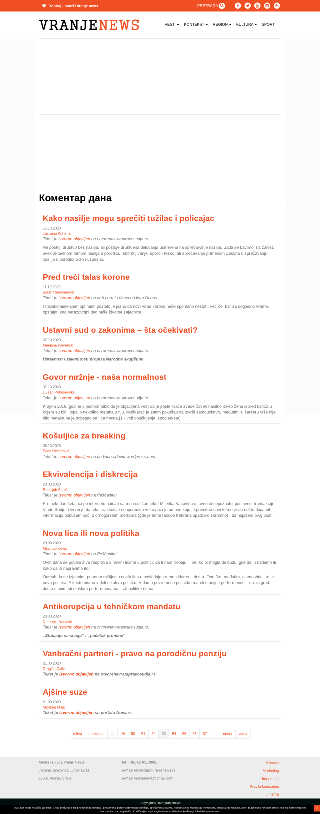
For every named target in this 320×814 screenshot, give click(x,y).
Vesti (170, 24)
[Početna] (91, 25)
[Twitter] (247, 5)
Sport (268, 24)
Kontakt (272, 763)
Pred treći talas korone (86, 277)
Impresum (270, 778)
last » (242, 734)
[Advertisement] (160, 76)
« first (77, 734)
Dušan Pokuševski (58, 392)
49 (123, 734)
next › (227, 734)
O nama (272, 794)
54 (174, 734)
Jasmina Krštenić (57, 233)
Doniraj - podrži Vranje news (73, 6)
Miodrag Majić (54, 707)
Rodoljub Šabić (55, 490)
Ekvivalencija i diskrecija (90, 474)
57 (205, 734)
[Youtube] (257, 5)
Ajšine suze (65, 692)
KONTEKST (194, 24)
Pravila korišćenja (264, 786)
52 (154, 734)
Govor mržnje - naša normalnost (104, 377)
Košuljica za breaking (84, 435)
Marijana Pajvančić (58, 345)
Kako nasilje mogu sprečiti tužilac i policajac (128, 218)
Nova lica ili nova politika (91, 533)
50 (133, 734)
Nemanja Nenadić (57, 622)
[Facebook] (238, 5)
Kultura (245, 24)
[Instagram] (267, 5)
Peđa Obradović (56, 451)
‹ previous (96, 734)
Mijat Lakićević (55, 548)
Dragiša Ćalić (54, 668)
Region (221, 24)
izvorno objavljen (74, 238)
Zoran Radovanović (59, 292)
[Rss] (277, 5)
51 (143, 734)
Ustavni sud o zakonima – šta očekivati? (120, 330)
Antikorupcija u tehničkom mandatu (111, 606)
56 (194, 734)
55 (184, 734)
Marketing (270, 770)
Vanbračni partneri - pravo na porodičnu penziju (135, 653)
